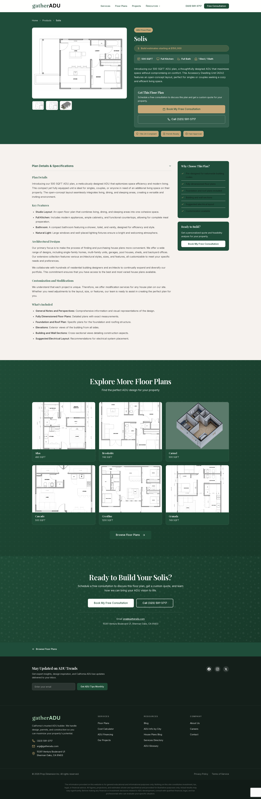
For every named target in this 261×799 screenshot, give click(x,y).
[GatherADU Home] (46, 6)
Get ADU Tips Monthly (92, 686)
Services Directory (153, 740)
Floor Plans (121, 6)
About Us (195, 723)
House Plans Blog (153, 734)
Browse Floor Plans (128, 534)
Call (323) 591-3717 (183, 119)
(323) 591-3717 (194, 6)
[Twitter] (226, 669)
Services (105, 6)
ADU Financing (105, 734)
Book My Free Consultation (183, 109)
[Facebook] (209, 669)
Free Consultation (216, 6)
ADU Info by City (152, 728)
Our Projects (104, 740)
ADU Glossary (151, 745)
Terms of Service (220, 774)
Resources (152, 5)
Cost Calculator (106, 728)
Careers (194, 728)
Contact (194, 734)
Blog (146, 723)
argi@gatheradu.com (134, 618)
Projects (136, 6)
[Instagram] (217, 669)
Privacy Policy (201, 774)
